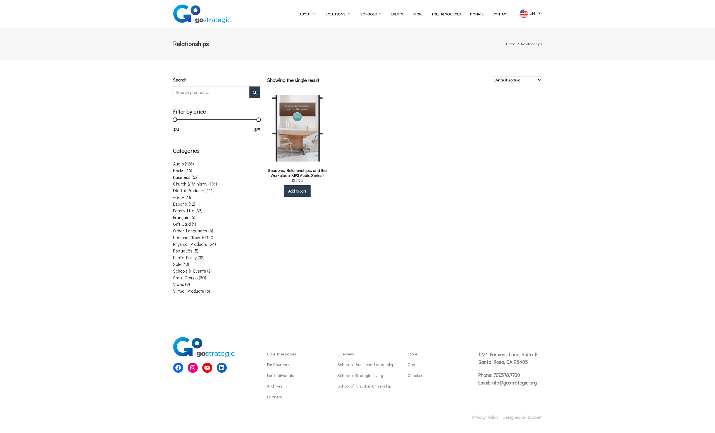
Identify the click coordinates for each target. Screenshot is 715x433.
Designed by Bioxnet (522, 417)
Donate (476, 13)
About (305, 13)
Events (397, 13)
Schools (368, 13)
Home (510, 43)
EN (531, 13)
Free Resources (446, 13)
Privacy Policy (485, 417)
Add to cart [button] (297, 191)
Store (418, 13)
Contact (500, 13)
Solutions (335, 13)
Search (180, 80)
